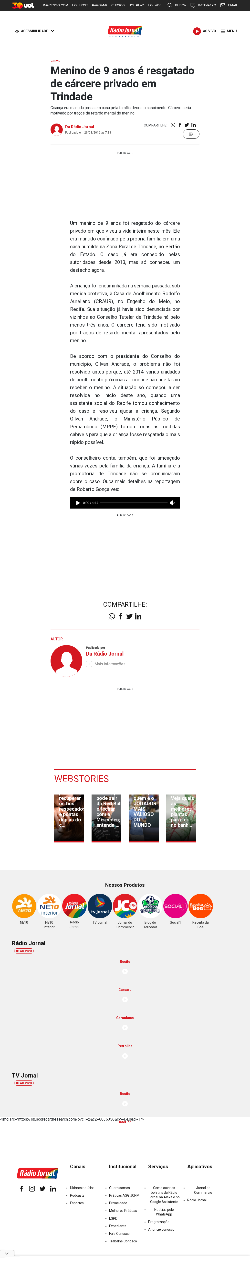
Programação (158, 1222)
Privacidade (118, 1203)
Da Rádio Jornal (79, 127)
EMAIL (233, 5)
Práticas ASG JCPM (124, 1195)
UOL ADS (155, 5)
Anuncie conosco (161, 1229)
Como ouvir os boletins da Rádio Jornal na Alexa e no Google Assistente (164, 1195)
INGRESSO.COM (55, 5)
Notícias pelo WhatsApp (164, 1212)
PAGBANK (99, 5)
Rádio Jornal (197, 1200)
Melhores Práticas (123, 1211)
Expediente (117, 1226)
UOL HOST (80, 5)
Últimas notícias (82, 1188)
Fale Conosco (119, 1234)
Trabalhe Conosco (123, 1241)
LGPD (113, 1218)
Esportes (77, 1203)
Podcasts (77, 1195)
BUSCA (180, 5)
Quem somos (119, 1188)
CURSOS (118, 5)
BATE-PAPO (207, 5)
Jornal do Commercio (203, 1190)
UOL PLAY (136, 5)
